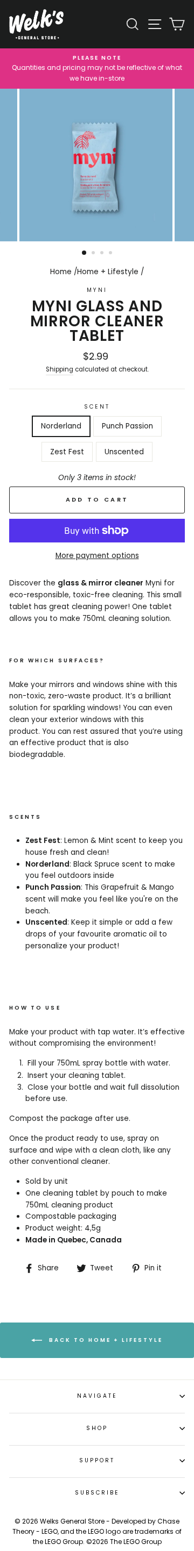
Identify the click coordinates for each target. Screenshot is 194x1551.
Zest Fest (67, 452)
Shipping (59, 369)
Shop (97, 1428)
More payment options (97, 556)
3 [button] (103, 253)
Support (97, 1460)
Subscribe (97, 1493)
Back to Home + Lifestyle (104, 1340)
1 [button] (84, 253)
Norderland (61, 426)
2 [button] (94, 253)
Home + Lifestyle (107, 272)
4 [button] (111, 253)
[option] (97, 68)
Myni (97, 290)
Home (61, 272)
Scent (96, 407)
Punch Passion (127, 426)
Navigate (97, 1396)
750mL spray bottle (92, 1063)
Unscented (124, 452)
